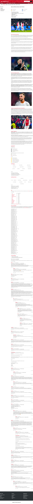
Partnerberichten (13, 497)
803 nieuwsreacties (19, 314)
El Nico (12, 262)
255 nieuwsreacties (15, 372)
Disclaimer (13, 495)
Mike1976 (14, 268)
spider (12, 199)
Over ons (13, 493)
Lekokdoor (13, 201)
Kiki (13, 298)
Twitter (10, 4)
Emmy (11, 476)
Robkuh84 (12, 289)
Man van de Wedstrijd (14, 16)
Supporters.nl (25, 493)
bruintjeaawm (13, 200)
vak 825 (12, 203)
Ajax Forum (1, 495)
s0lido (11, 278)
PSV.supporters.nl (25, 496)
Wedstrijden (4, 4)
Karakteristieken (13, 14)
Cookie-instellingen (25, 498)
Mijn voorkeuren (25, 497)
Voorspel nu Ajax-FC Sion (17, 263)
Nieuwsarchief (1, 498)
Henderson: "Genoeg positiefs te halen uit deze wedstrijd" (18, 13)
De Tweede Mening (13, 352)
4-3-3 (22, 335)
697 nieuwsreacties (21, 323)
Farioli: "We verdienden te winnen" (15, 12)
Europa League (2, 10)
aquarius (12, 282)
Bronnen (14, 4)
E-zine (8, 4)
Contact (12, 498)
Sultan (12, 197)
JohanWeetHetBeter (14, 196)
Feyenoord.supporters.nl (25, 495)
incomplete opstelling (22, 263)
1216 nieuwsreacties (15, 269)
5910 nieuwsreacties (13, 263)
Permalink (32, 272)
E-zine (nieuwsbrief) (2, 497)
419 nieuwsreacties (12, 274)
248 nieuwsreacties (15, 335)
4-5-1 (26, 314)
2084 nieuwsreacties (13, 400)
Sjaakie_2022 (13, 194)
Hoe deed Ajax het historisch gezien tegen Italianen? (17, 257)
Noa (12, 198)
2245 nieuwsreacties (13, 376)
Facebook (12, 4)
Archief (1, 4)
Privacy (12, 496)
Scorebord (17, 4)
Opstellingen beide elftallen (14, 15)
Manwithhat (13, 195)
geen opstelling (21, 274)
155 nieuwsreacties (12, 451)
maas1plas (12, 327)
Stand (0, 496)
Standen (6, 4)
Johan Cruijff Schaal (3, 9)
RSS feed (19, 4)
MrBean (12, 202)
